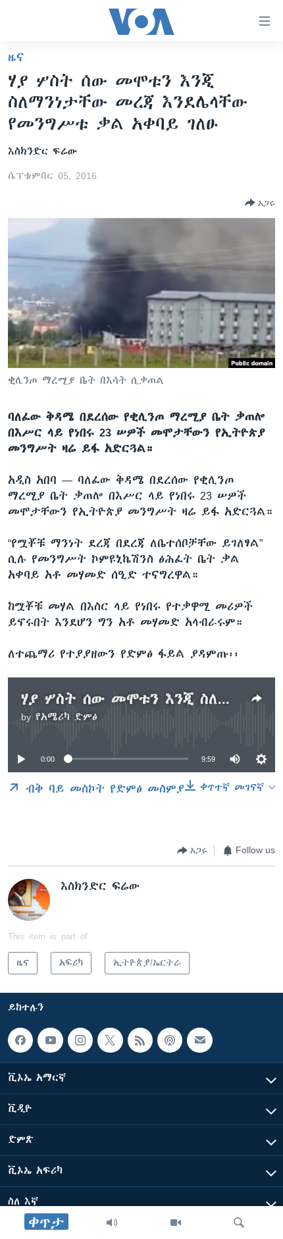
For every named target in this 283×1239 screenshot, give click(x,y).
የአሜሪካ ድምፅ (66, 717)
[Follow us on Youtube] (50, 1040)
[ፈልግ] (239, 1222)
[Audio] (112, 1222)
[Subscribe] (199, 1040)
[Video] (175, 1222)
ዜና (16, 57)
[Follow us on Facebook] (20, 1040)
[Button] (260, 203)
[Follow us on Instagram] (80, 1040)
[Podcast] (169, 1040)
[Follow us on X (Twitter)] (109, 1040)
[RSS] (140, 1040)
